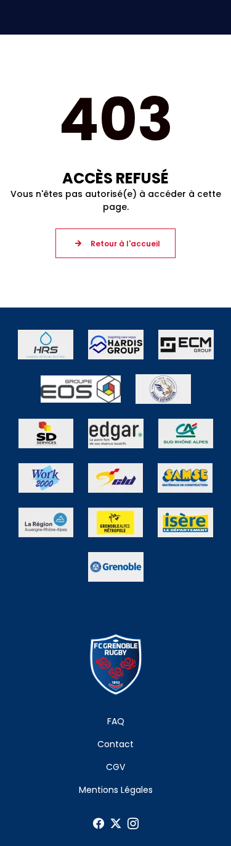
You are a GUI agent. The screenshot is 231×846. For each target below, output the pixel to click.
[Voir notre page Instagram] (133, 823)
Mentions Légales (116, 790)
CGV (115, 767)
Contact (115, 744)
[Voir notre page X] (115, 823)
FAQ (115, 721)
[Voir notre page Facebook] (98, 823)
